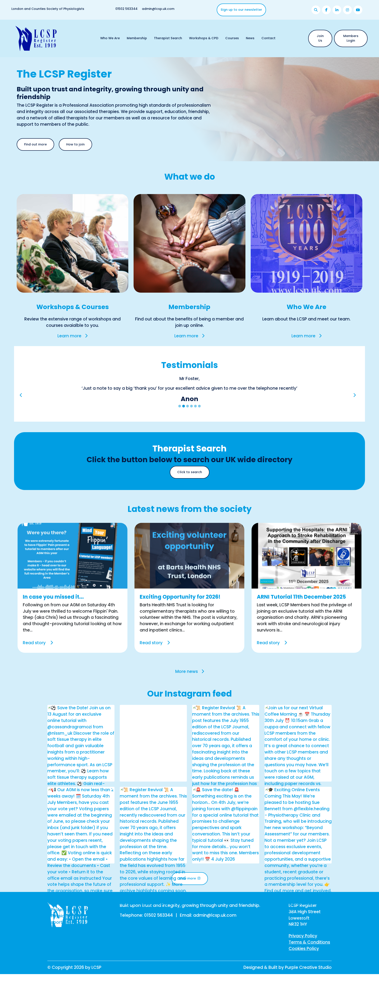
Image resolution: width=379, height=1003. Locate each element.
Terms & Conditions (309, 955)
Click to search (189, 485)
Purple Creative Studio (308, 980)
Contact (268, 38)
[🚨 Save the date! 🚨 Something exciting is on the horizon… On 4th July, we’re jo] (225, 837)
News (250, 38)
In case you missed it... (53, 609)
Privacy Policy (303, 949)
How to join (75, 144)
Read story (35, 655)
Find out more (35, 144)
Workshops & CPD (203, 38)
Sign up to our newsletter (241, 9)
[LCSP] (36, 38)
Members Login (350, 38)
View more (188, 891)
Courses (232, 38)
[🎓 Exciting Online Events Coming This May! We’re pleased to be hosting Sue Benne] (298, 866)
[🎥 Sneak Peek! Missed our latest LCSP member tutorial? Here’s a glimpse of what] (153, 793)
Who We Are (110, 38)
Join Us (320, 38)
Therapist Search (168, 38)
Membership (137, 38)
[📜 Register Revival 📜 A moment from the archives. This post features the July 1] (225, 790)
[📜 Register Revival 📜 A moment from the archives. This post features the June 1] (153, 862)
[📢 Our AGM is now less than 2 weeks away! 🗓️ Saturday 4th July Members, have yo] (80, 869)
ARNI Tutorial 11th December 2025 (301, 609)
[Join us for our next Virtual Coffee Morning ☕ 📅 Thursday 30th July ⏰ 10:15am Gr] (298, 796)
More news (186, 684)
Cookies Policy (304, 961)
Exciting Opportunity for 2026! (180, 609)
